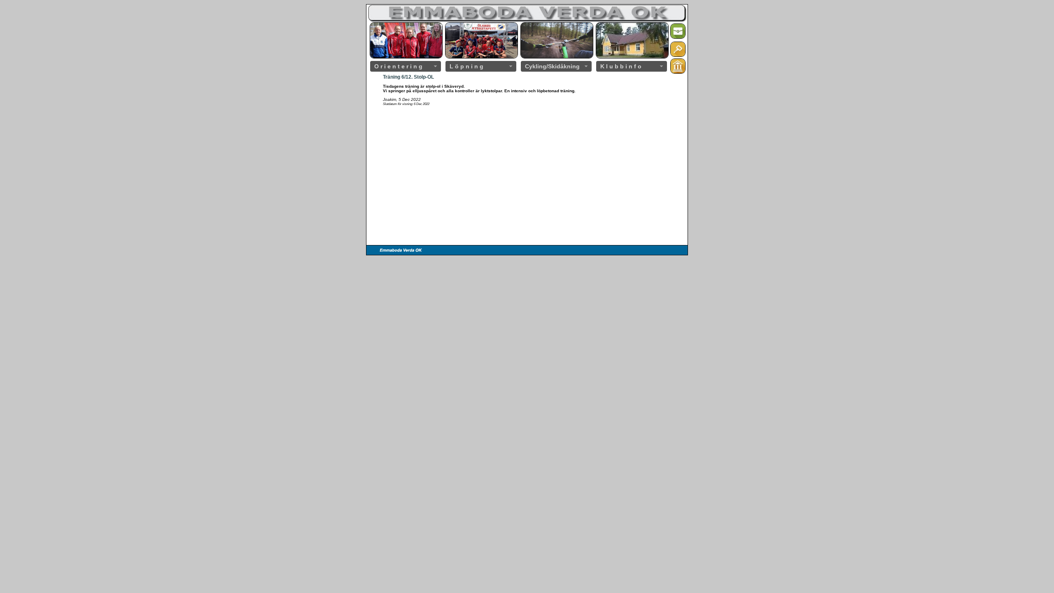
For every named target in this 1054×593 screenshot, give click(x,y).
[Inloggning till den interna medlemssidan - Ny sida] (678, 55)
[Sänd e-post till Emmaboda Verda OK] (678, 37)
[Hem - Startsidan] (678, 72)
